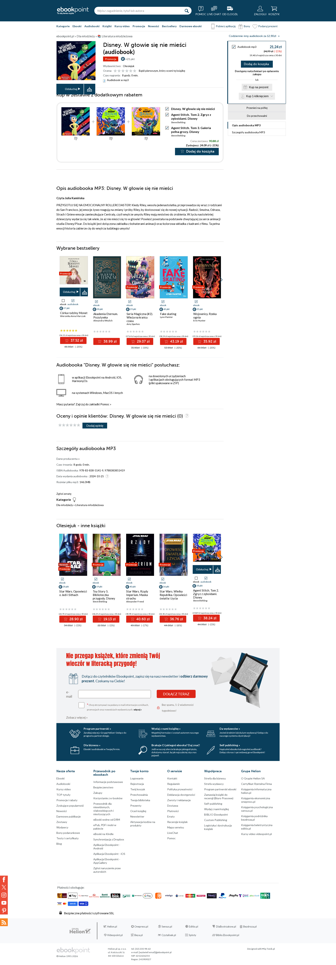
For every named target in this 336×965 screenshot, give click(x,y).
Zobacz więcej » (77, 717)
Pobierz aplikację (226, 26)
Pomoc (104, 404)
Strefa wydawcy (214, 783)
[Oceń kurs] (69, 425)
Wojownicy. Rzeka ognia (205, 315)
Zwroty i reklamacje (179, 800)
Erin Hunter (199, 320)
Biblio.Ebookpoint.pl (227, 935)
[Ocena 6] (134, 71)
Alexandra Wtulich (103, 320)
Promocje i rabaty (66, 800)
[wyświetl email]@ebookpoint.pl (155, 952)
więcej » (138, 709)
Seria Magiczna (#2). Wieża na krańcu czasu (140, 317)
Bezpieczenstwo (103, 787)
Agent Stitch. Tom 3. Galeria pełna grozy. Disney (191, 129)
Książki (107, 26)
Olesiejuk (128, 66)
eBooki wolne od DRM (106, 819)
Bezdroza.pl (250, 926)
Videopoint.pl (115, 935)
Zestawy (61, 822)
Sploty (192, 935)
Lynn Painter (166, 317)
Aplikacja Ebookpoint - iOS (109, 853)
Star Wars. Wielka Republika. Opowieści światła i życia (173, 595)
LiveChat (172, 832)
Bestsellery (169, 26)
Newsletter (137, 816)
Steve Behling (178, 122)
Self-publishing (213, 803)
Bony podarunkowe (68, 832)
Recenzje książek (177, 822)
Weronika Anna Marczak (73, 316)
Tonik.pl (271, 948)
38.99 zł (109, 341)
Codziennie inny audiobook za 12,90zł (252, 36)
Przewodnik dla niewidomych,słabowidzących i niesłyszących (103, 809)
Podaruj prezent (268, 26)
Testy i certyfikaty (67, 838)
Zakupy (97, 792)
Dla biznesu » (92, 745)
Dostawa (172, 805)
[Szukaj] (187, 11)
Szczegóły (248, 132)
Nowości (153, 26)
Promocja (110, 59)
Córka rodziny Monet (74, 313)
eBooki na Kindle (103, 834)
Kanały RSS (4, 922)
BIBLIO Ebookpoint (216, 814)
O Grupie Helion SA (253, 778)
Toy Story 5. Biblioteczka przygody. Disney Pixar (104, 597)
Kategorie (63, 26)
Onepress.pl (141, 926)
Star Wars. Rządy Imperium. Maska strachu (137, 595)
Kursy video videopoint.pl (256, 834)
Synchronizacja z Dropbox (108, 839)
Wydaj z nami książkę (216, 809)
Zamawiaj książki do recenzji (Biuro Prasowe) (218, 796)
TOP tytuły (63, 794)
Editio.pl (193, 926)
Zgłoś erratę (63, 493)
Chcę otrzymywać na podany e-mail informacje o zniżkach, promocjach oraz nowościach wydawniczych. (118, 707)
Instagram (4, 895)
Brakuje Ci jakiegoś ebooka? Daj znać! (175, 745)
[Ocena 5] (130, 71)
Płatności (173, 811)
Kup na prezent (258, 87)
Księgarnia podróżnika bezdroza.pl (254, 817)
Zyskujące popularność (70, 805)
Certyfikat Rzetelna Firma (256, 783)
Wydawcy (62, 827)
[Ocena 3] (123, 71)
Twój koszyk (137, 789)
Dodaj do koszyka (256, 64)
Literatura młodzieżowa (89, 505)
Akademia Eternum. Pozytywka (105, 315)
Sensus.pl (167, 926)
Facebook (4, 879)
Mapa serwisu (175, 827)
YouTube (4, 903)
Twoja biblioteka (140, 800)
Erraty (171, 816)
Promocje (139, 26)
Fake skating (168, 314)
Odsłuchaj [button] (71, 89)
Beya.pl (138, 935)
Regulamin (173, 783)
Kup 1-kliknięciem (257, 96)
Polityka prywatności (179, 789)
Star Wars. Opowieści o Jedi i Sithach (73, 593)
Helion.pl (112, 926)
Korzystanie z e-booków (107, 798)
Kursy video (122, 26)
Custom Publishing (215, 820)
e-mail (69, 694)
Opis (246, 125)
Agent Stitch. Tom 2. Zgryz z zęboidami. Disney (191, 116)
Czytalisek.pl (169, 935)
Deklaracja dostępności (181, 794)
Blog (59, 843)
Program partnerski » (97, 728)
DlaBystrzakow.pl (226, 926)
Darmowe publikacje (68, 816)
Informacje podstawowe (108, 782)
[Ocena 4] (127, 71)
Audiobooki (92, 26)
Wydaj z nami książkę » (165, 728)
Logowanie (137, 778)
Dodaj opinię (94, 425)
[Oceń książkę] (125, 70)
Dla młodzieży (64, 505)
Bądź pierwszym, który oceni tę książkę (162, 70)
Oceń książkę (138, 811)
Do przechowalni (257, 115)
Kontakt (172, 778)
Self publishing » (230, 745)
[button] (221, 280)
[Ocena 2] (119, 71)
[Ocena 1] (115, 71)
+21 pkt (130, 59)
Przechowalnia (139, 794)
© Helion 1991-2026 (67, 956)
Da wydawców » (230, 728)
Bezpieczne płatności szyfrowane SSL (89, 913)
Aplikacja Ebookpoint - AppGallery (106, 861)
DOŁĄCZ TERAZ (176, 694)
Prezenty (135, 805)
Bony (247, 26)
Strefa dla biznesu (215, 778)
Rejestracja (137, 783)
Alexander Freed (135, 601)
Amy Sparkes (133, 324)
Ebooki (77, 26)
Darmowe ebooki (190, 26)
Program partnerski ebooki (220, 789)
